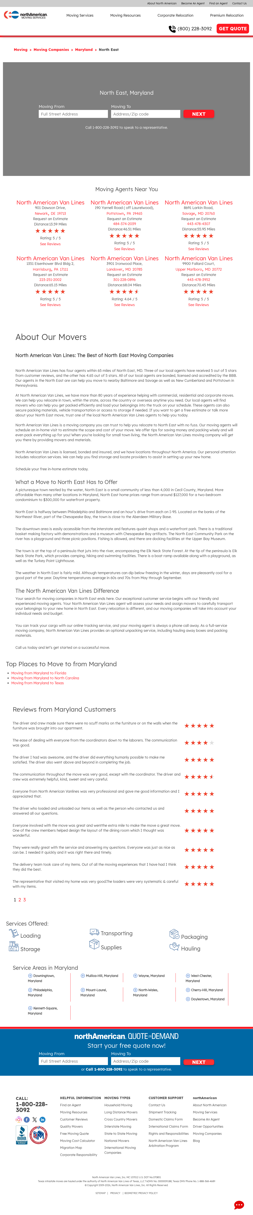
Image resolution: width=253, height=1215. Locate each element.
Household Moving (118, 1105)
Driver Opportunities (208, 1126)
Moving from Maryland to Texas (37, 683)
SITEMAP (100, 1193)
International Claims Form (168, 1126)
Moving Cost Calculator (77, 1141)
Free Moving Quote (74, 1134)
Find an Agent (218, 3)
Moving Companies (52, 49)
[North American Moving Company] (25, 21)
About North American (162, 3)
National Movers (116, 1141)
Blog (196, 1141)
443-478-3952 (198, 279)
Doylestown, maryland (208, 999)
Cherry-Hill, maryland (207, 990)
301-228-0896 (124, 279)
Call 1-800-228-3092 (101, 127)
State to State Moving (120, 1134)
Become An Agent (193, 3)
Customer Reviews (74, 1119)
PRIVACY (115, 1193)
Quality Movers (71, 1126)
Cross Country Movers (120, 1119)
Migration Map (71, 1148)
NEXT (199, 114)
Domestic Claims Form (166, 1119)
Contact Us (239, 3)
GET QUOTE (233, 28)
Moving (21, 49)
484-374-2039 (124, 223)
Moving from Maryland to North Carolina (45, 678)
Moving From (51, 106)
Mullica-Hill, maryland (102, 976)
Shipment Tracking (162, 1112)
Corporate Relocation (175, 15)
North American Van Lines (50, 202)
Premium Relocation (227, 15)
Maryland (84, 49)
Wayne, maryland (152, 976)
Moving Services (79, 15)
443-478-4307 (198, 223)
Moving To (121, 106)
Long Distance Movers (121, 1112)
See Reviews (50, 244)
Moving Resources (125, 15)
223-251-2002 (50, 279)
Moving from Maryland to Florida (38, 673)
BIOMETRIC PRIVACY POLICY (141, 1193)
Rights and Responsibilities (169, 1134)
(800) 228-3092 (195, 28)
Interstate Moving (117, 1126)
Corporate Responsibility (78, 1155)
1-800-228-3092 (32, 1104)
